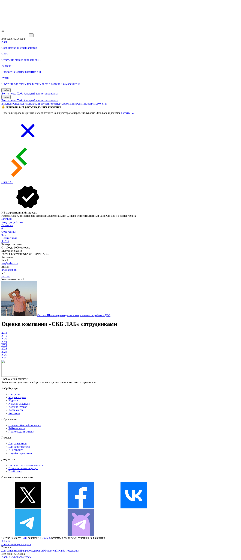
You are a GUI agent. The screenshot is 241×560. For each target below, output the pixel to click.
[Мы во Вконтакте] (133, 507)
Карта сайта (15, 409)
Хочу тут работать (12, 222)
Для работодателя (19, 446)
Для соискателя (17, 443)
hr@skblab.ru (9, 269)
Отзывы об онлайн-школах (24, 425)
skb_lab (5, 276)
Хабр (4, 556)
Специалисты (21, 103)
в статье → (127, 112)
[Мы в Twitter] (27, 507)
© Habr (5, 541)
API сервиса (15, 449)
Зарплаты (92, 103)
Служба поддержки (20, 453)
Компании (70, 103)
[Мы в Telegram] (27, 534)
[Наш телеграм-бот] (80, 534)
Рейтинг (81, 103)
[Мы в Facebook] (80, 507)
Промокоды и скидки (21, 431)
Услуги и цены (17, 397)
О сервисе (14, 394)
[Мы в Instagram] (186, 507)
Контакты (14, 413)
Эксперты (58, 103)
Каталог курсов (17, 406)
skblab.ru (6, 218)
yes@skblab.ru (9, 263)
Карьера (19, 556)
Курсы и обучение (41, 103)
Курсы (27, 556)
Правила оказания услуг (23, 468)
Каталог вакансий (19, 403)
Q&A (11, 556)
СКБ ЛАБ (7, 182)
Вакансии (7, 103)
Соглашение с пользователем (26, 465)
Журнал (102, 103)
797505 (46, 537)
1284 (24, 537)
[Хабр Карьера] (15, 35)
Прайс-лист (15, 471)
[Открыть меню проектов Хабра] (2, 31)
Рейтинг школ (16, 428)
